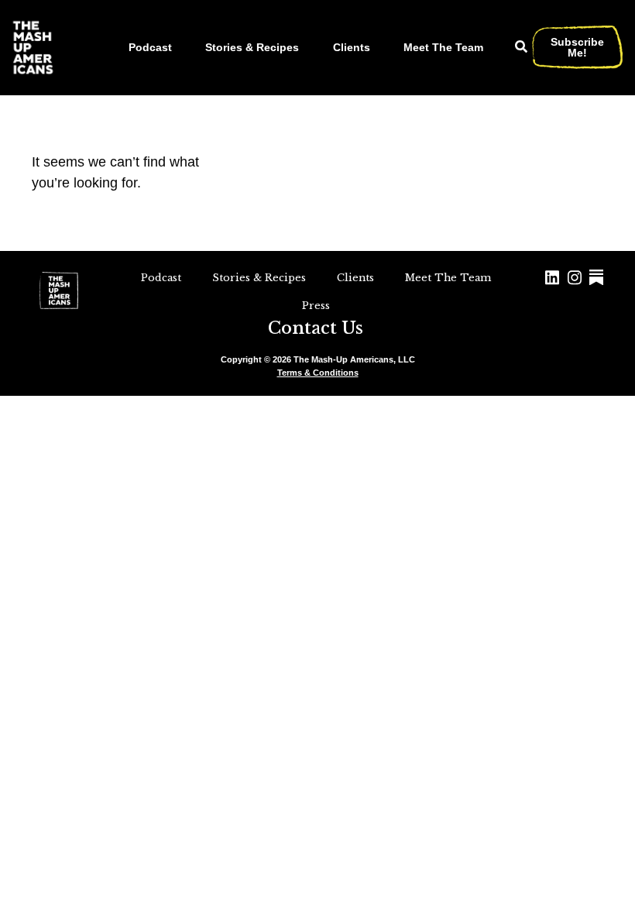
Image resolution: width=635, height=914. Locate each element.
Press (316, 305)
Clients (351, 47)
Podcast (150, 47)
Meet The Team (443, 47)
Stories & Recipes (252, 47)
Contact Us (315, 328)
